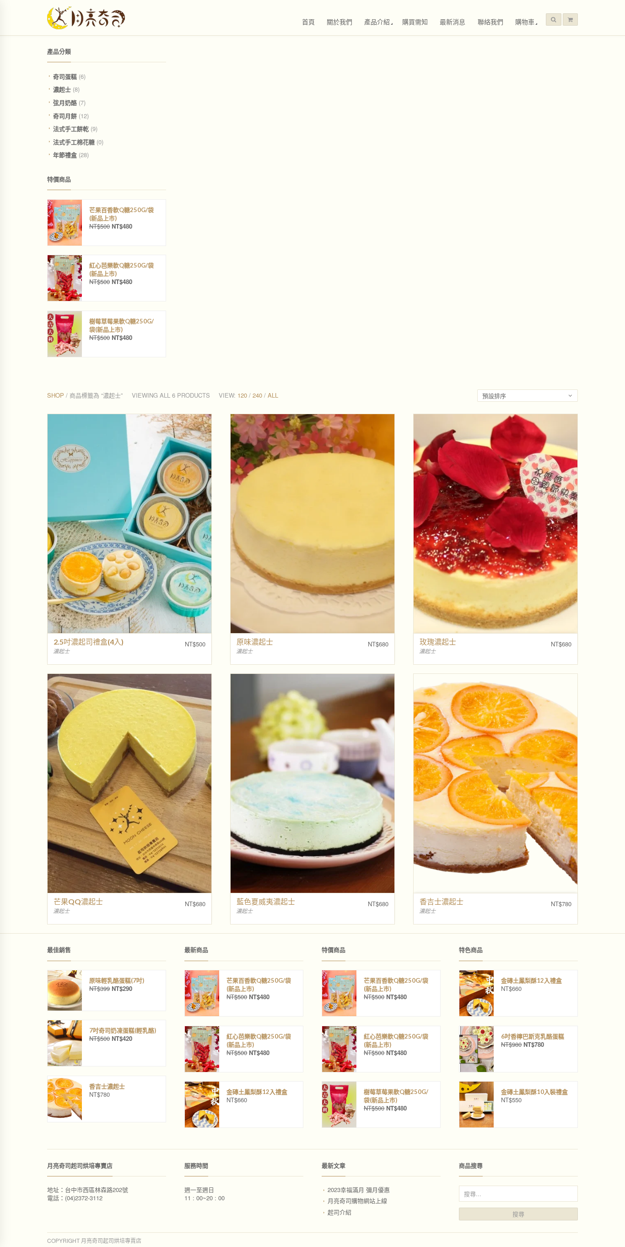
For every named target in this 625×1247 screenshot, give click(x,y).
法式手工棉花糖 (74, 141)
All (273, 395)
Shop (55, 395)
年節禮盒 (65, 154)
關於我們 (339, 21)
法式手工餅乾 (71, 128)
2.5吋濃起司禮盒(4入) (89, 641)
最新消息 (452, 21)
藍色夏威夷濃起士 (266, 901)
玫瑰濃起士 (438, 641)
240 (257, 395)
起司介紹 (339, 1212)
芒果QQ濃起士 (78, 901)
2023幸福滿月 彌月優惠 (359, 1189)
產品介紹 (377, 21)
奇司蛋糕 (65, 76)
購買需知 (415, 21)
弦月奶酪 (65, 102)
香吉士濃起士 (441, 901)
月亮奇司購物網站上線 (357, 1200)
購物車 (524, 21)
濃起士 (62, 89)
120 (242, 395)
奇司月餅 (65, 115)
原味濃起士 (255, 641)
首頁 (308, 21)
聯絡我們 (490, 21)
